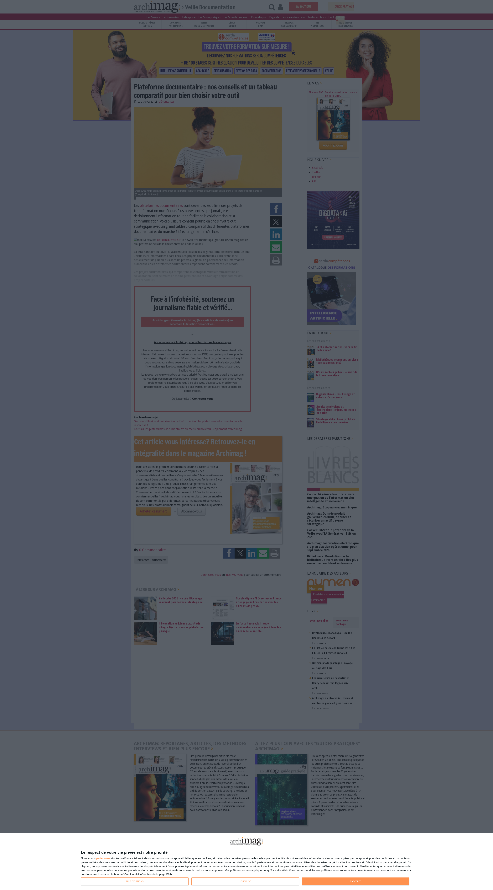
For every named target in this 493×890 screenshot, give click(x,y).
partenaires (103, 858)
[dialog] (246, 861)
